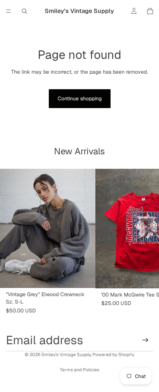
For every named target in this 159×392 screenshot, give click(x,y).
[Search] (24, 11)
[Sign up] (145, 340)
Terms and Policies (79, 370)
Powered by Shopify (113, 355)
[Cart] (150, 11)
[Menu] (8, 11)
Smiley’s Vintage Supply (66, 355)
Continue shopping (80, 98)
